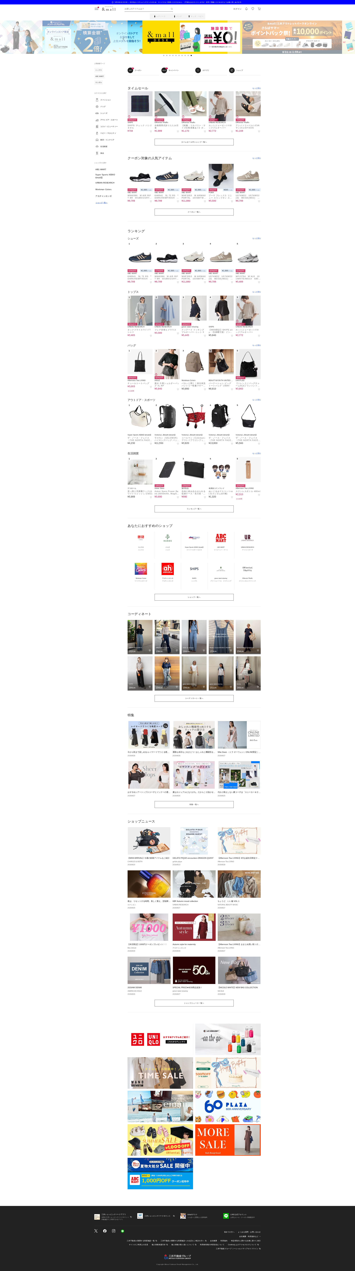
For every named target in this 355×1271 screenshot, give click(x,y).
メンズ (179, 16)
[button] (108, 100)
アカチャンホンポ (103, 196)
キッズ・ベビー (197, 16)
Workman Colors (103, 189)
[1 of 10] (163, 55)
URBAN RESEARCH (105, 183)
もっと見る (256, 88)
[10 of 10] (191, 55)
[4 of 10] (172, 55)
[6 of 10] (179, 55)
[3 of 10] (169, 55)
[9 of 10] (188, 55)
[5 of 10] (176, 55)
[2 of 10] (166, 55)
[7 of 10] (182, 55)
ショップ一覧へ (101, 203)
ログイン (237, 9)
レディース (161, 16)
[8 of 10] (185, 55)
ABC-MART (100, 169)
